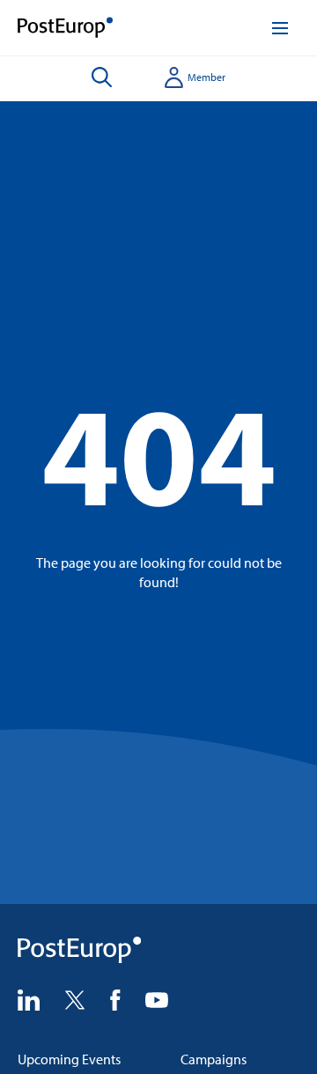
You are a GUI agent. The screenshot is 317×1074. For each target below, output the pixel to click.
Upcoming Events (69, 1059)
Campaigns (214, 1059)
